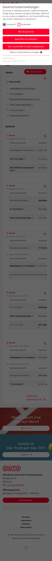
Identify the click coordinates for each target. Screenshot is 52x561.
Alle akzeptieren (26, 31)
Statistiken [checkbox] (26, 24)
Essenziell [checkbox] (11, 24)
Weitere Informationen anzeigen (25, 52)
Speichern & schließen (26, 39)
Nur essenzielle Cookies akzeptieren (26, 46)
